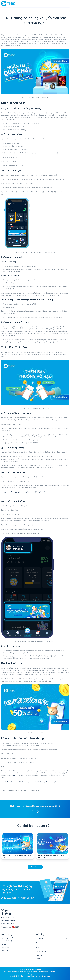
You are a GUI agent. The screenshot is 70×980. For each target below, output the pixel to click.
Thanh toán (4, 950)
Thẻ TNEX (4, 944)
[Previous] (3, 843)
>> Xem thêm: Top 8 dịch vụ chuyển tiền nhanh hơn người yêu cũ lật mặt (31, 782)
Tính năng (39, 943)
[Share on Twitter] (37, 811)
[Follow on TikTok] (2, 913)
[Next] (66, 843)
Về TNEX (39, 947)
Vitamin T (39, 955)
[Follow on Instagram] (10, 910)
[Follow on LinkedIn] (10, 913)
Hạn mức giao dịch (44, 976)
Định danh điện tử (6, 941)
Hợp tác (38, 959)
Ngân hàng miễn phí (7, 938)
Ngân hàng (39, 938)
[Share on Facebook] (32, 811)
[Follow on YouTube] (6, 910)
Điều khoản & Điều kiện (16, 976)
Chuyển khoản (5, 947)
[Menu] (68, 3)
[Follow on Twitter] (6, 913)
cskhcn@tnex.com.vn (7, 923)
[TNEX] (9, 3)
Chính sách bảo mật (30, 976)
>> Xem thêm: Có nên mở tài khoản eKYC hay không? (24, 492)
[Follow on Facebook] (2, 910)
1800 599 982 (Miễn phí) (8, 920)
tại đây (13, 775)
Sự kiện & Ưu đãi (41, 952)
